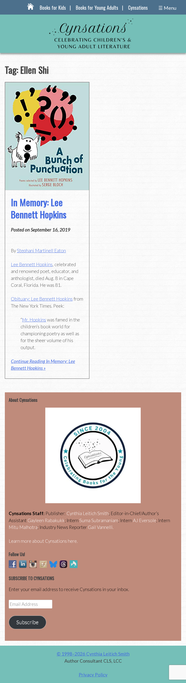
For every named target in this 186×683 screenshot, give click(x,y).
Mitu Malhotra (23, 527)
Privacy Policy (93, 674)
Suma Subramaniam (98, 520)
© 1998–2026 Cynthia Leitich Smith (93, 654)
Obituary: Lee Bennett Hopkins (42, 299)
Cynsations (138, 7)
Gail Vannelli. (101, 527)
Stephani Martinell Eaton (41, 250)
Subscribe (27, 622)
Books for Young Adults (97, 7)
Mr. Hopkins (34, 319)
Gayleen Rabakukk (46, 520)
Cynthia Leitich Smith (88, 513)
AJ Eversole (144, 520)
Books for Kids (53, 7)
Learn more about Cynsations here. (43, 541)
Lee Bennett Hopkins (32, 264)
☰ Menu (167, 8)
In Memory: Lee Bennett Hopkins (38, 208)
